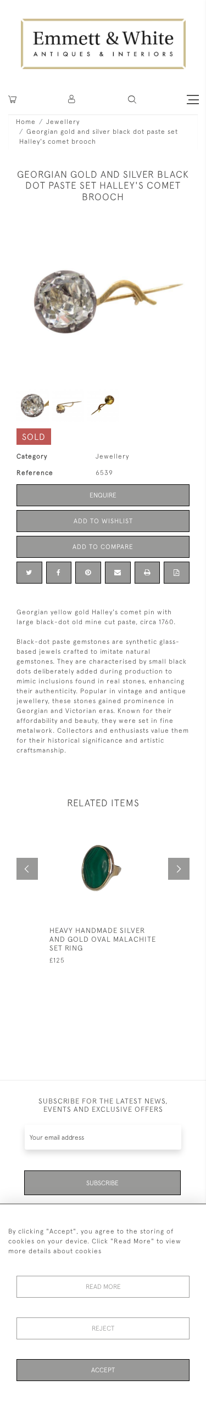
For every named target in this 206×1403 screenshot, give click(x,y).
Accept (103, 1370)
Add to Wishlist (103, 521)
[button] (132, 99)
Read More (103, 1287)
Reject (103, 1328)
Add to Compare (103, 547)
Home (26, 122)
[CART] (12, 99)
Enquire (103, 495)
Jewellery (63, 122)
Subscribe (102, 1183)
